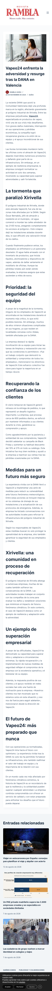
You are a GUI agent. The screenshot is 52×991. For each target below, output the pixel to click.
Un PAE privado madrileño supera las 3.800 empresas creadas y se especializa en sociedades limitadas (24, 905)
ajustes (22, 982)
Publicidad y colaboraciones (31, 970)
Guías (31, 95)
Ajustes (32, 987)
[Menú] (48, 13)
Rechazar (20, 987)
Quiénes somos (9, 970)
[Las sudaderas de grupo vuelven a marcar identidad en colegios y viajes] (26, 932)
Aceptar (7, 987)
